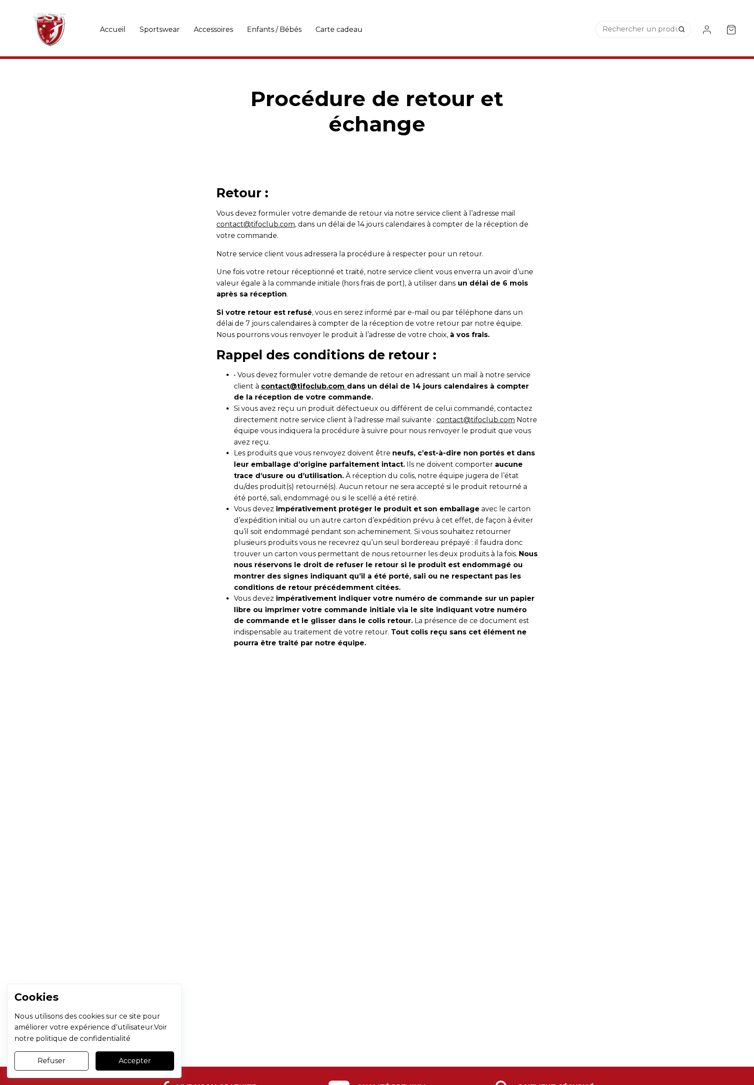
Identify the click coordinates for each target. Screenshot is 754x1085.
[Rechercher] (682, 29)
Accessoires (213, 29)
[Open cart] (731, 29)
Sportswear (160, 29)
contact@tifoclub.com (255, 224)
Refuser (51, 1061)
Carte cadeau (339, 29)
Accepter (135, 1061)
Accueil (113, 29)
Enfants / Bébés (274, 29)
